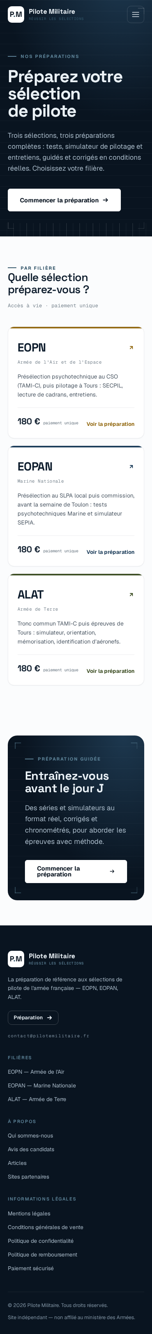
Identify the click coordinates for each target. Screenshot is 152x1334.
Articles (17, 1162)
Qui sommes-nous (30, 1135)
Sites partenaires (28, 1176)
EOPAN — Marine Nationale (42, 1085)
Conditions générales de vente (45, 1227)
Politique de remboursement (42, 1254)
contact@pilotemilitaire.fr (49, 1035)
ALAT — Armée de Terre (37, 1099)
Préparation (28, 1017)
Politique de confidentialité (41, 1240)
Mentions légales (29, 1213)
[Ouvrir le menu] (135, 14)
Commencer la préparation (59, 200)
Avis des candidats (31, 1149)
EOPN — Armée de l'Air (36, 1071)
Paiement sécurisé (31, 1268)
